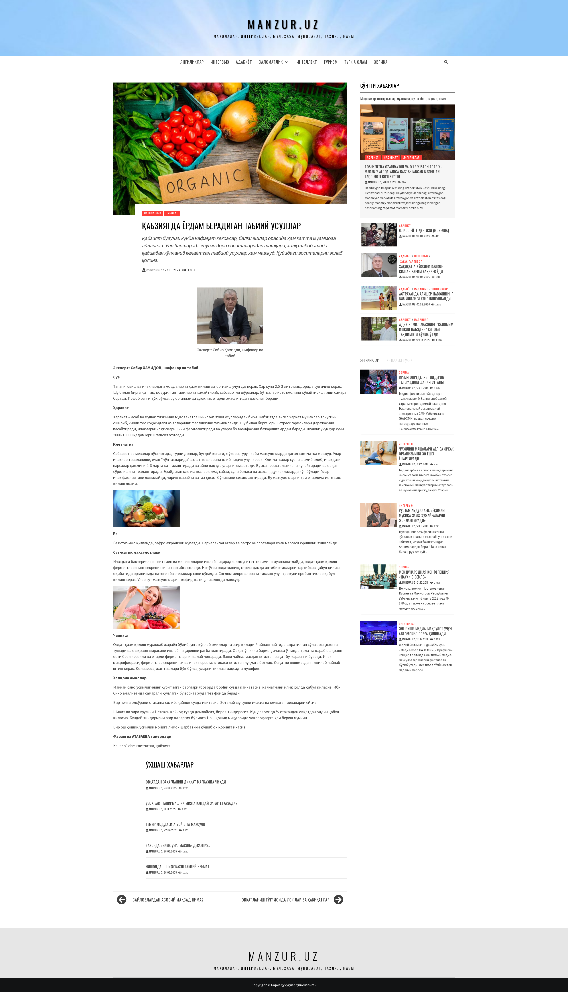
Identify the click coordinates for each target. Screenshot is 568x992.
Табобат (172, 213)
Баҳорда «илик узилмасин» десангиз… (178, 845)
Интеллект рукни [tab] (399, 360)
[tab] (384, 357)
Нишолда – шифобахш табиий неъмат (177, 866)
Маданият (391, 157)
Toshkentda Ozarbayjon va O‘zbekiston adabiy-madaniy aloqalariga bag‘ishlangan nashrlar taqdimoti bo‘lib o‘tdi (403, 171)
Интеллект (307, 62)
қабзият (163, 745)
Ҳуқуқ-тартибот (411, 261)
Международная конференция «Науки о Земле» (424, 574)
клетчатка (145, 745)
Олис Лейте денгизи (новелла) (424, 230)
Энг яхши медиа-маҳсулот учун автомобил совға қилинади (425, 631)
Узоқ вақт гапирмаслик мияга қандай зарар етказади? (191, 803)
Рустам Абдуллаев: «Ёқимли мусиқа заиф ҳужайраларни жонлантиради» (422, 515)
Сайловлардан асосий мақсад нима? (167, 900)
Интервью (220, 62)
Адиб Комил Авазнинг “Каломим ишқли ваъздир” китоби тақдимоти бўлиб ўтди (426, 329)
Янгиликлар (192, 62)
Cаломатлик (271, 62)
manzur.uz (284, 24)
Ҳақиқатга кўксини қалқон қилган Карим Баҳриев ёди (421, 269)
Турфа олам (355, 62)
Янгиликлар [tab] (369, 360)
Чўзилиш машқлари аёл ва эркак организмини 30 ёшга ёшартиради (426, 454)
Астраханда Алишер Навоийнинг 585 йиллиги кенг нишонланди (426, 296)
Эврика (381, 62)
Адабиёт (244, 62)
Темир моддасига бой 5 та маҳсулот (176, 824)
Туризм (331, 62)
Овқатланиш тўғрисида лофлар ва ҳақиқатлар (285, 900)
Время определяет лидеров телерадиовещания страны (421, 380)
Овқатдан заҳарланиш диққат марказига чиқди (186, 782)
